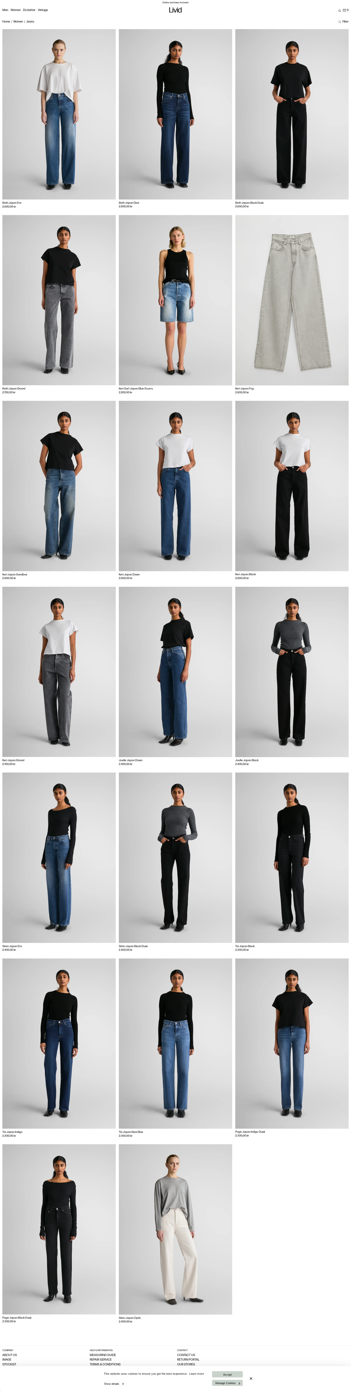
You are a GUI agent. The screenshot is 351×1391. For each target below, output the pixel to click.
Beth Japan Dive (129, 203)
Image (6, 1359)
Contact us (186, 1355)
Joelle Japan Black (246, 760)
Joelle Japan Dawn (130, 760)
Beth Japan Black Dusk (249, 203)
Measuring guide (103, 1355)
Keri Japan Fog (244, 388)
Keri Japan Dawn (129, 574)
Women (16, 10)
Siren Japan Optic (130, 1318)
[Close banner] (251, 1378)
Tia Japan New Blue (131, 1132)
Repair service (101, 1359)
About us (9, 1355)
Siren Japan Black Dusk (133, 946)
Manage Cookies (225, 1383)
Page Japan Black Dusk (16, 1317)
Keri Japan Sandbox (14, 574)
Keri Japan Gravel (13, 760)
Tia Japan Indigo (12, 1132)
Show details (111, 1383)
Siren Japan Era (12, 946)
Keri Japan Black (245, 574)
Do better (29, 10)
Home (6, 21)
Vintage (43, 10)
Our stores (186, 1364)
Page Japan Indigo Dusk (250, 1131)
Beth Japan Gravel (13, 388)
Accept (227, 1374)
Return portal (188, 1359)
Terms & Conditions (105, 1364)
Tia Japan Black (245, 946)
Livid (175, 11)
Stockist (9, 1364)
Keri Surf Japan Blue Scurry (136, 388)
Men (5, 10)
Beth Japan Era (11, 203)
